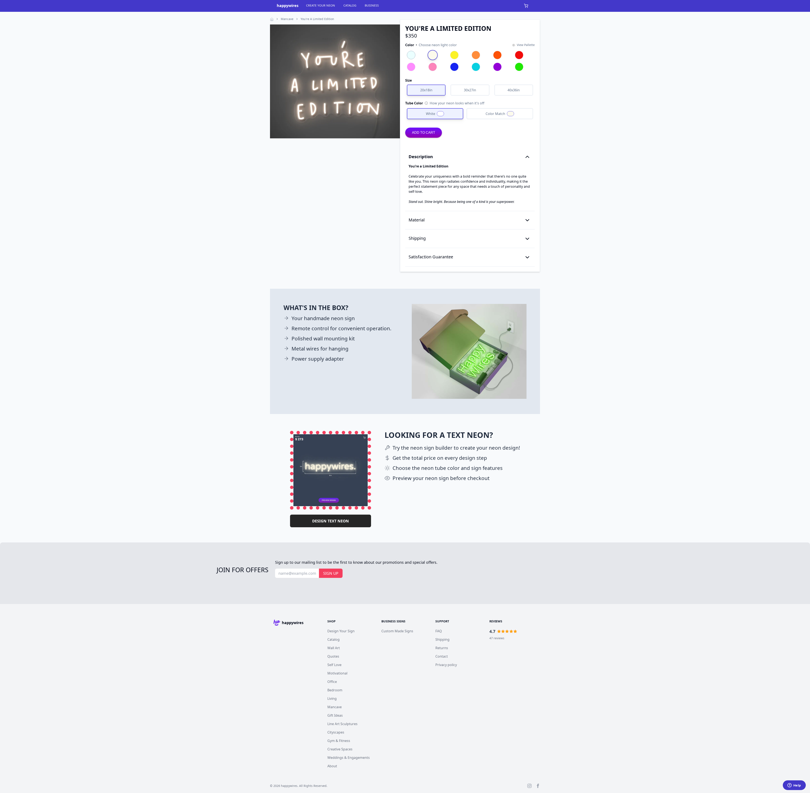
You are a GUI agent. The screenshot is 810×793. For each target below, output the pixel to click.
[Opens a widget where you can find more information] (794, 785)
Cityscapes (335, 732)
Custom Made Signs (397, 631)
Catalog (333, 639)
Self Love (334, 664)
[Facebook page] (538, 786)
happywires (289, 786)
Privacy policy (446, 664)
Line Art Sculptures (342, 724)
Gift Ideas (335, 715)
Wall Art (333, 648)
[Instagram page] (529, 786)
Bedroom (334, 690)
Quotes (333, 656)
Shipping (442, 639)
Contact (441, 656)
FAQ (438, 631)
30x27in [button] (470, 90)
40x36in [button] (514, 90)
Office (332, 681)
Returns (441, 648)
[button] (431, 44)
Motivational (337, 673)
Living (332, 698)
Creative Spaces (339, 749)
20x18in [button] (426, 90)
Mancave (287, 19)
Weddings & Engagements (348, 757)
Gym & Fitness (338, 740)
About (332, 766)
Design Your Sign (341, 631)
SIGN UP (330, 573)
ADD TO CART (423, 132)
